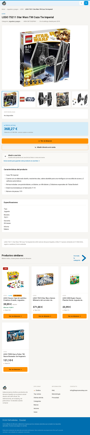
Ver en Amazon (46, 141)
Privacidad (55, 397)
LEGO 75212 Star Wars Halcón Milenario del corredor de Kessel (44, 300)
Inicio (3, 9)
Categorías (37, 401)
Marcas (36, 405)
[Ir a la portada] (4, 3)
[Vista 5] (80, 99)
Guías (35, 412)
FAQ (53, 390)
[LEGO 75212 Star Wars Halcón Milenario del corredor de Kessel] (44, 279)
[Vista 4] (62, 99)
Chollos (38, 390)
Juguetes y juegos (12, 9)
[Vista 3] (45, 99)
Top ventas (37, 394)
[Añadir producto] (81, 3)
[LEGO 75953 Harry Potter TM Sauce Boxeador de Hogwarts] (15, 335)
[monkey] (15, 388)
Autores (36, 408)
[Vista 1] (10, 99)
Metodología (56, 394)
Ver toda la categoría (77, 258)
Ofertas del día (38, 397)
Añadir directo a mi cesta (46, 147)
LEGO (22, 9)
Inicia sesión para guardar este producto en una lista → (22, 161)
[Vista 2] (27, 99)
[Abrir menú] (86, 3)
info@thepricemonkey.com (78, 390)
